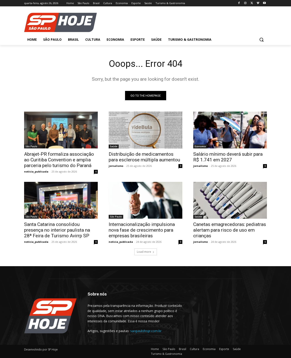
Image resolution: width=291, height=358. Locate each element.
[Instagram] (245, 3)
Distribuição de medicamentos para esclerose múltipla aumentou (144, 157)
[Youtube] (264, 3)
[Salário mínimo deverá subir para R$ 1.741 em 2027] (230, 130)
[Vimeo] (258, 3)
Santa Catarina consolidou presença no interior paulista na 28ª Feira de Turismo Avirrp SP (57, 230)
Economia (200, 146)
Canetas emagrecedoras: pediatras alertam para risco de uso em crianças (229, 230)
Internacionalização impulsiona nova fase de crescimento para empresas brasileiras (142, 230)
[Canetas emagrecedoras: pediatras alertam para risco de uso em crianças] (230, 200)
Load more (144, 252)
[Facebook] (239, 3)
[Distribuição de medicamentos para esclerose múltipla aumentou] (145, 130)
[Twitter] (251, 3)
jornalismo (116, 166)
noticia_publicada (36, 171)
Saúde (113, 146)
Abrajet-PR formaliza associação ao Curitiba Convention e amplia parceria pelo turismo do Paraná (59, 159)
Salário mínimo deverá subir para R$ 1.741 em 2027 (228, 157)
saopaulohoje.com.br (145, 331)
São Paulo (31, 146)
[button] (261, 39)
